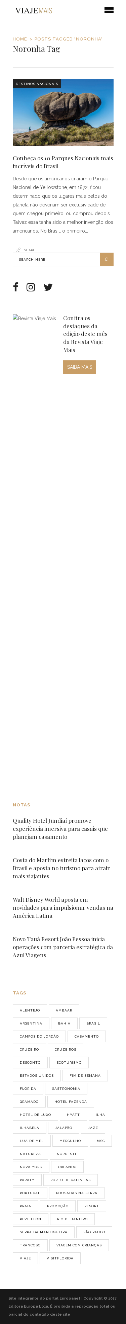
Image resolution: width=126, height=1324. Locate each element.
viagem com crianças (79, 1245)
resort (91, 1206)
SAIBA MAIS (79, 367)
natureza (30, 1154)
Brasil (93, 1023)
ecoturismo (69, 1062)
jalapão (63, 1128)
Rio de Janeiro (72, 1219)
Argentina (31, 1023)
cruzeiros (65, 1049)
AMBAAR (64, 1010)
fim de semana (85, 1075)
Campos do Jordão (39, 1036)
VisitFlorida (60, 1258)
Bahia (64, 1023)
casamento (87, 1036)
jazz (93, 1128)
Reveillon (30, 1219)
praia (25, 1206)
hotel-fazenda (70, 1102)
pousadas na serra (76, 1193)
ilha (100, 1115)
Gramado (29, 1102)
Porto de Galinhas (70, 1180)
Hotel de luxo (35, 1115)
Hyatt (73, 1115)
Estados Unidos (37, 1075)
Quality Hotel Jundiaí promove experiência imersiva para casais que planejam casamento (60, 828)
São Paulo (94, 1232)
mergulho (70, 1141)
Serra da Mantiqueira (44, 1232)
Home (20, 38)
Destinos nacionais (37, 84)
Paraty (27, 1180)
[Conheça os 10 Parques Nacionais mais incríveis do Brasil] (63, 112)
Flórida (28, 1088)
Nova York (31, 1167)
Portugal (30, 1193)
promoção (58, 1206)
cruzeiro (29, 1049)
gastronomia (66, 1088)
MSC (101, 1141)
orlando (67, 1167)
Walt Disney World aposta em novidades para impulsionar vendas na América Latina (63, 907)
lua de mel (32, 1141)
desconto (30, 1062)
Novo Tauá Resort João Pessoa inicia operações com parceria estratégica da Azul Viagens (63, 947)
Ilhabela (29, 1128)
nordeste (67, 1154)
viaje (25, 1258)
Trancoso (30, 1245)
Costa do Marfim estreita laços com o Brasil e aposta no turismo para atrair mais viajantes (61, 868)
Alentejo (30, 1010)
